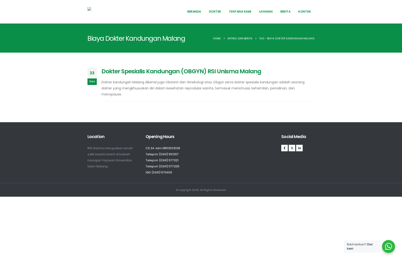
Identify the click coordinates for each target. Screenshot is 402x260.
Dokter (215, 11)
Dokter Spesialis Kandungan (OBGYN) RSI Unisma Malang (181, 71)
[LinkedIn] (299, 148)
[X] (292, 148)
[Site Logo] (104, 11)
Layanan (266, 11)
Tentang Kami (240, 11)
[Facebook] (284, 148)
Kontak (304, 11)
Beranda (194, 11)
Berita (285, 11)
